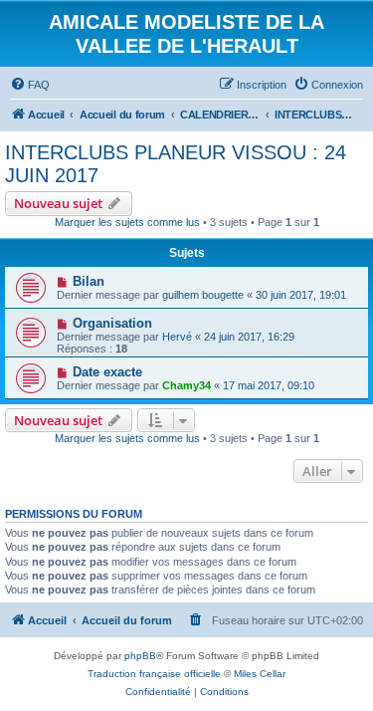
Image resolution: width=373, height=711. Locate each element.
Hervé (177, 337)
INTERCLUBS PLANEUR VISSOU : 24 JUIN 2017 (175, 163)
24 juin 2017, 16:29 (249, 337)
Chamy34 (186, 385)
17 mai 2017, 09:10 (268, 385)
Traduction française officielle (154, 673)
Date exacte (107, 371)
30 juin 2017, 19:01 (301, 295)
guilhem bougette (203, 295)
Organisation (112, 323)
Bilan (88, 281)
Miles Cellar (259, 673)
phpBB (140, 655)
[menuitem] (30, 85)
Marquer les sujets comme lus (127, 222)
